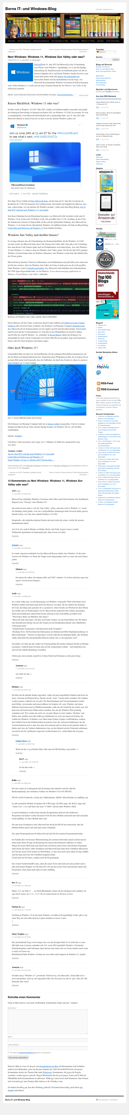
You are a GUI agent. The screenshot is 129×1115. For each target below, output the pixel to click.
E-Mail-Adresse (13, 1045)
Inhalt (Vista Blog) (112, 41)
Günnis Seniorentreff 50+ (103, 78)
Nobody (15, 545)
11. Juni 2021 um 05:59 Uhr (21, 596)
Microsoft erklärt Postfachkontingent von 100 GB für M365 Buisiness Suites (109, 436)
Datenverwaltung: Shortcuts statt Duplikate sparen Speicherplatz (108, 114)
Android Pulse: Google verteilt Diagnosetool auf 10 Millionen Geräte (108, 135)
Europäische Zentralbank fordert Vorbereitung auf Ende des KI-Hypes (109, 468)
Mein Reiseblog (100, 80)
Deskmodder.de (102, 343)
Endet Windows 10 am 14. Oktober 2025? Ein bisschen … (31, 460)
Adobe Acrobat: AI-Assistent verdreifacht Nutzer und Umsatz (108, 146)
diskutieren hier (78, 325)
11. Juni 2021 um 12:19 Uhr (21, 937)
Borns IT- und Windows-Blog (30, 8)
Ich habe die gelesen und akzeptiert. (31, 1052)
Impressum (99, 157)
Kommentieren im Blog (60, 41)
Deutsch (102, 52)
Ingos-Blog (101, 332)
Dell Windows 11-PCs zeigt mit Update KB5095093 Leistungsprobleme (109, 443)
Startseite (11, 41)
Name (10, 1037)
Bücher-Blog (100, 76)
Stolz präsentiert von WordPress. (108, 1100)
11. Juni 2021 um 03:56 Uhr (21, 548)
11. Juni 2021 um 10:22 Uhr (21, 885)
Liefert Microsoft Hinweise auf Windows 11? (26, 228)
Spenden (100, 41)
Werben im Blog (101, 161)
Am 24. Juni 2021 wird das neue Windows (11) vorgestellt (31, 454)
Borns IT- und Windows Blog (105, 69)
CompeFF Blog (102, 341)
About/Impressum (24, 41)
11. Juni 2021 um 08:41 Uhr (21, 690)
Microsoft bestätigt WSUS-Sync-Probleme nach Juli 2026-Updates (109, 429)
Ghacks (100, 327)
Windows (30, 465)
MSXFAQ (101, 339)
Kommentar (12, 1008)
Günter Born (36, 60)
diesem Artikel (54, 423)
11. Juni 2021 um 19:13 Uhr (21, 970)
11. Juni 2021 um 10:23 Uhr (28, 762)
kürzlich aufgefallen (36, 268)
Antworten (15, 536)
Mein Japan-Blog (101, 82)
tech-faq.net (101, 334)
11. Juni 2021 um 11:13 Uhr (21, 910)
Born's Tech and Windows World (106, 71)
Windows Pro (102, 325)
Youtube (18, 436)
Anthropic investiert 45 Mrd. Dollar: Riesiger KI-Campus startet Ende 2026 (108, 124)
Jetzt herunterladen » (65, 94)
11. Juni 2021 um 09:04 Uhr (21, 783)
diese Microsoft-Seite (39, 201)
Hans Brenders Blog (104, 330)
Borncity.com (100, 67)
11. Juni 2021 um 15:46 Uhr (25, 572)
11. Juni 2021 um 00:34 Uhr (21, 494)
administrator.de (102, 336)
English (38, 64)
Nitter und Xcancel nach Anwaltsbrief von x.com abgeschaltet (109, 454)
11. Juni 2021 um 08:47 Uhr (25, 744)
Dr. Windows (102, 345)
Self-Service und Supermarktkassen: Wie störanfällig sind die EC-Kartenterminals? (109, 423)
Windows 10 (38, 465)
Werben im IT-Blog (88, 41)
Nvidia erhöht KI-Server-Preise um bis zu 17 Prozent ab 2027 (108, 103)
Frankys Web (102, 348)
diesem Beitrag (56, 334)
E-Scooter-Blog (100, 85)
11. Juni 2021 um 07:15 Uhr (25, 668)
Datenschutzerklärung (41, 41)
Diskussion (75, 41)
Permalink (25, 468)
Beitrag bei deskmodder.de (68, 76)
